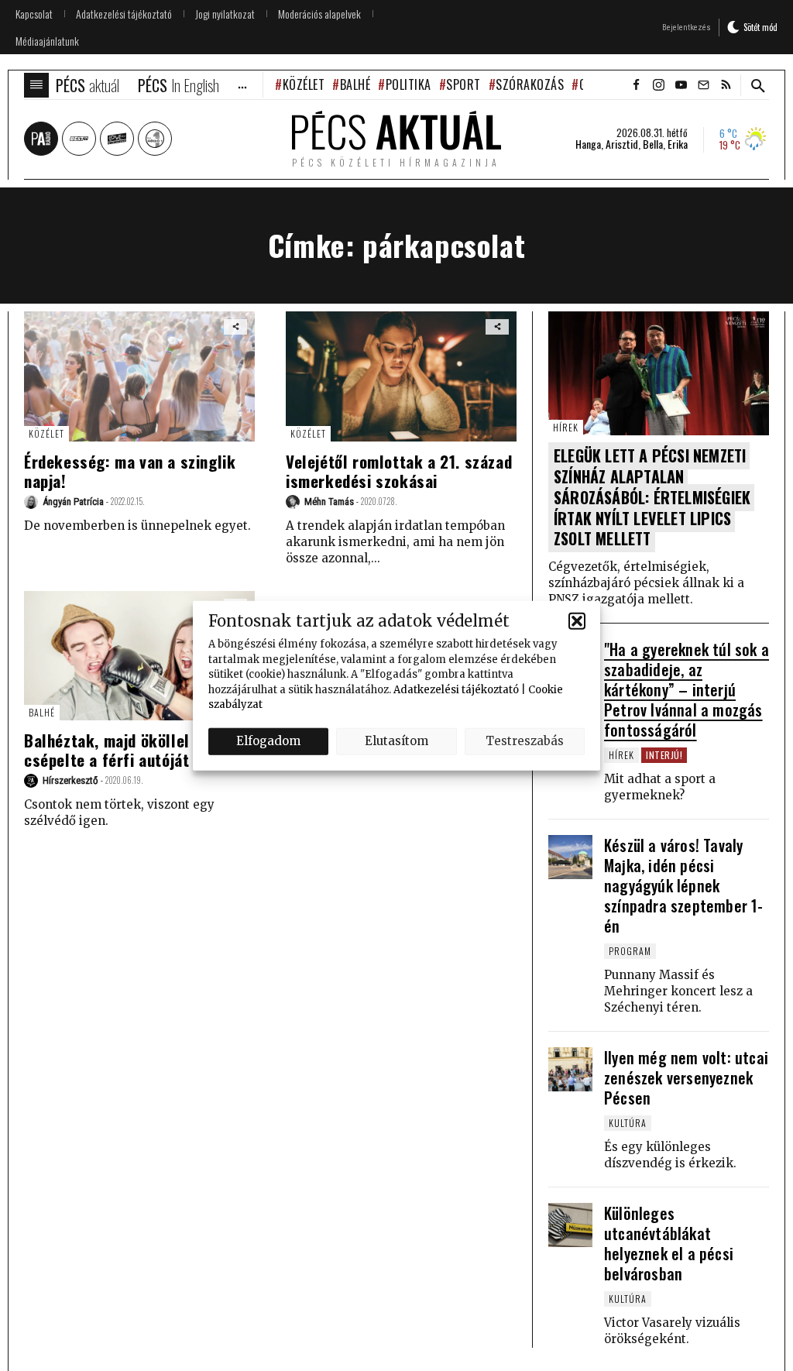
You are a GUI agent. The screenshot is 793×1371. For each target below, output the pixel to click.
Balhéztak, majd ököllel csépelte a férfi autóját (107, 749)
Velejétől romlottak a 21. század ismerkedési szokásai (399, 471)
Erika (678, 144)
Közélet (303, 84)
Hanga (588, 144)
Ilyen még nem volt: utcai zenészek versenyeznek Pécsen (686, 1077)
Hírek (565, 427)
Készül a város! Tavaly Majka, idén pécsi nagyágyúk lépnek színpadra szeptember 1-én (684, 885)
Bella (653, 144)
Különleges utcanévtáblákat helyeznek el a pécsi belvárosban (668, 1243)
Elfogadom (268, 741)
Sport (463, 84)
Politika (408, 84)
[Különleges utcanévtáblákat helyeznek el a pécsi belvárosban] (570, 1225)
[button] (577, 620)
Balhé (355, 84)
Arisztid (622, 144)
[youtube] (681, 85)
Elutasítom (396, 741)
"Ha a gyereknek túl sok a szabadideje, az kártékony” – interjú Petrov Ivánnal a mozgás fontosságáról (686, 689)
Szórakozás (530, 84)
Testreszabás (525, 741)
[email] (703, 85)
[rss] (725, 85)
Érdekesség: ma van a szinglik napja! (129, 471)
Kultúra (628, 1122)
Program (630, 950)
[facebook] (636, 85)
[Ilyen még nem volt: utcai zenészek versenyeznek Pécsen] (570, 1069)
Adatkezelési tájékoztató (456, 689)
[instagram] (658, 85)
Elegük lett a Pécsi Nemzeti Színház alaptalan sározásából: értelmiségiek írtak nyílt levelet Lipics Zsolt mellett (652, 497)
